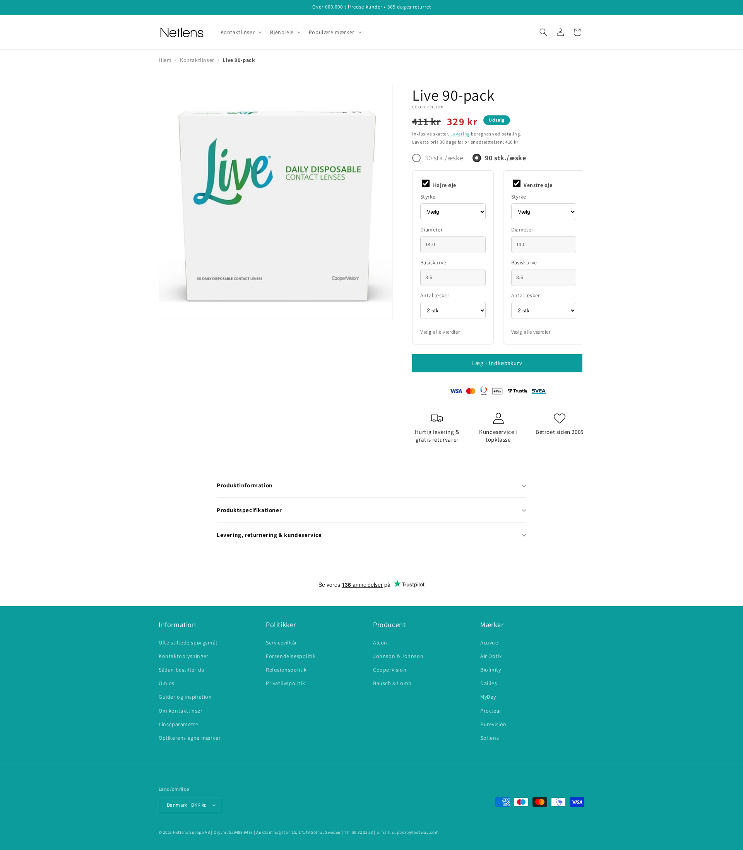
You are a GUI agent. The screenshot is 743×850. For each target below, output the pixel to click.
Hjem (165, 60)
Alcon (380, 642)
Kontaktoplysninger (184, 656)
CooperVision (428, 107)
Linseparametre (178, 724)
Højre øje (443, 185)
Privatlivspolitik (285, 683)
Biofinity (490, 669)
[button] (240, 32)
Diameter (431, 229)
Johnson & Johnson (398, 656)
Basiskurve (433, 262)
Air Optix (491, 656)
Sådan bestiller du (182, 669)
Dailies (488, 683)
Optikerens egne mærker (190, 737)
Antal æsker (434, 295)
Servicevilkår (281, 642)
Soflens (489, 737)
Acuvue (489, 642)
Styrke (427, 196)
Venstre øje (537, 185)
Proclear (491, 710)
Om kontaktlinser (181, 710)
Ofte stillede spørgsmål (188, 642)
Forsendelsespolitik (290, 656)
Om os (167, 683)
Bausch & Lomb (392, 683)
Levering (460, 134)
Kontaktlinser (197, 60)
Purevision (493, 724)
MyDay (488, 696)
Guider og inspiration (185, 696)
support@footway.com (415, 832)
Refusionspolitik (286, 669)
